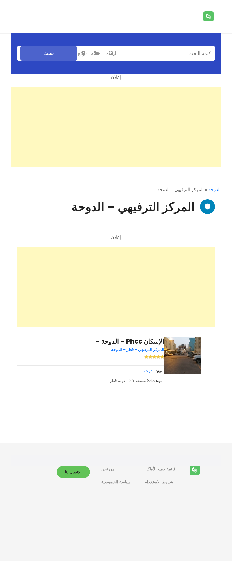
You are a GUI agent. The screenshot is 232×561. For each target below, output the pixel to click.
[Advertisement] (116, 127)
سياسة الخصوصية (116, 481)
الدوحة (214, 189)
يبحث (48, 53)
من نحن (108, 468)
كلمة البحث (111, 53)
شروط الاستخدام (159, 481)
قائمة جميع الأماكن (160, 468)
